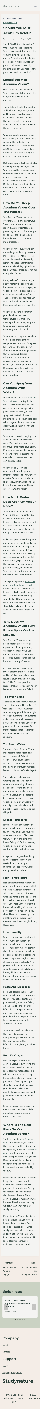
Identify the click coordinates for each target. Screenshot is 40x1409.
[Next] (34, 1307)
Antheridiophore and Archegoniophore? (29, 1269)
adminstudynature (12, 39)
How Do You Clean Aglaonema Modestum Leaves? (17, 1303)
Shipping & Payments (12, 1372)
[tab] (15, 1319)
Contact (6, 1351)
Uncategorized (10, 23)
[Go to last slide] (6, 1307)
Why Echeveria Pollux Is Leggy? (9, 1269)
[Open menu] (35, 6)
